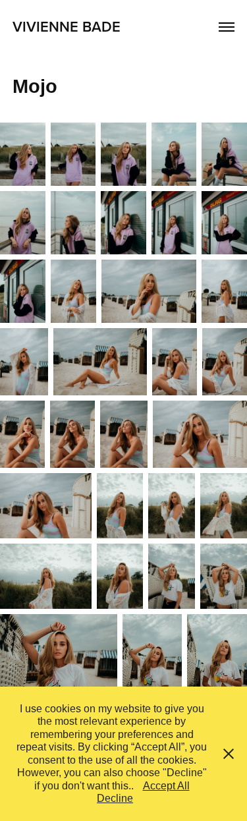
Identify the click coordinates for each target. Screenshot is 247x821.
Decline (115, 798)
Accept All (166, 785)
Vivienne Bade (67, 26)
